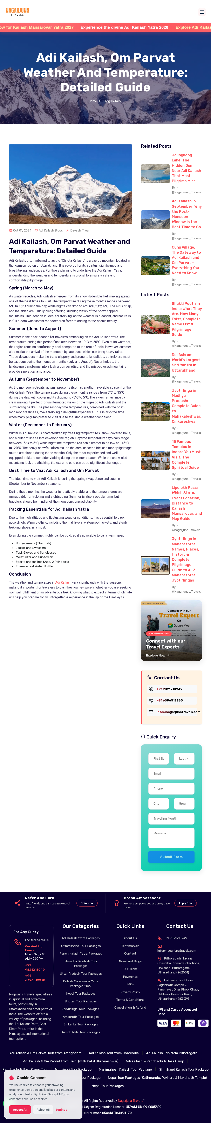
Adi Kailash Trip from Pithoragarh (171, 1053)
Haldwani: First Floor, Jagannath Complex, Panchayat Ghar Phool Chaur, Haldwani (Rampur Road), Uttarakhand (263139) (178, 989)
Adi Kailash (63, 582)
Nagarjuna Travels (130, 1101)
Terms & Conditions (130, 1000)
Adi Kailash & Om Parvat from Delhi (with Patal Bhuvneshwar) (70, 1061)
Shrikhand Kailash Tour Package (184, 1069)
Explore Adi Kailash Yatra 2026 (141, 27)
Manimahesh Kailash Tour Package (125, 1069)
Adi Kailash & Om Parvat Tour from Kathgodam (45, 1053)
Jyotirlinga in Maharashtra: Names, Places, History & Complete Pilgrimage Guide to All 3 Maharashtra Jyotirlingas (185, 560)
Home (92, 101)
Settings (61, 1109)
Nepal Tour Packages (81, 993)
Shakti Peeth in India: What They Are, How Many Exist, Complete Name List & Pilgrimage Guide (187, 319)
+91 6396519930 (35, 978)
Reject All (43, 1109)
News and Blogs (130, 961)
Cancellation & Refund (130, 1007)
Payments (130, 977)
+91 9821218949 (35, 967)
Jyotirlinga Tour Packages (80, 1009)
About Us (130, 938)
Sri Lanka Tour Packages (81, 1024)
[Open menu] (202, 12)
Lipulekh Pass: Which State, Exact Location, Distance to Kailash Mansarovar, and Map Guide (187, 503)
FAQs (130, 984)
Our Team (130, 969)
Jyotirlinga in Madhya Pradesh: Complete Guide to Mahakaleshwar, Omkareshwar (186, 406)
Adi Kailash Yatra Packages (81, 938)
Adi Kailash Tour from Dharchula (114, 1053)
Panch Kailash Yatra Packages (81, 953)
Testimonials (130, 946)
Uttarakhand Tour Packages (81, 946)
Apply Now (185, 903)
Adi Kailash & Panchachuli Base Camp (155, 1061)
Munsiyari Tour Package (73, 1069)
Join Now (87, 903)
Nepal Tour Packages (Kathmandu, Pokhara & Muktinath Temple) (157, 1078)
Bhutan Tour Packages (81, 1001)
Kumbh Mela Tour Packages (80, 1032)
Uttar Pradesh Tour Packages (81, 974)
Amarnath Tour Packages (81, 1017)
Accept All (20, 1109)
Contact (130, 953)
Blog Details (112, 101)
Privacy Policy (130, 992)
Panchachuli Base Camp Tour (25, 1069)
